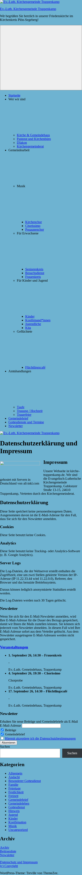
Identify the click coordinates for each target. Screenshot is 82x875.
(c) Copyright (9, 866)
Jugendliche (33, 324)
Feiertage (14, 788)
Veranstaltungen (14, 647)
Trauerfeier (24, 414)
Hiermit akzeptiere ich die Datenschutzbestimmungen (40, 738)
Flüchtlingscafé (35, 367)
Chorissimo (32, 226)
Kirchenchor (33, 222)
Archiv (4, 847)
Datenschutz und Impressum (19, 862)
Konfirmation (17, 822)
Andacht (14, 777)
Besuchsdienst (34, 273)
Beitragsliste (8, 851)
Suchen (5, 746)
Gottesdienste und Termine (26, 422)
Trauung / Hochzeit (29, 411)
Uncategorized (18, 830)
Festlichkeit (16, 792)
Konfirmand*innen (37, 320)
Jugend (13, 814)
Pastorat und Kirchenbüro (34, 139)
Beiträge (10, 730)
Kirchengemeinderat (30, 146)
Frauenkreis (33, 277)
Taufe (20, 407)
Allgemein (15, 773)
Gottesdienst (16, 807)
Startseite (14, 95)
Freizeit (13, 796)
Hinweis (14, 811)
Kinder (29, 316)
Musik (12, 826)
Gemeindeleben (18, 803)
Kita (28, 327)
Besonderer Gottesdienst (24, 781)
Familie (13, 784)
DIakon (22, 142)
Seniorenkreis (34, 269)
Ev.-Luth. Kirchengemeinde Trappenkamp (28, 9)
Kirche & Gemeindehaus (33, 135)
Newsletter (15, 426)
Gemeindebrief (18, 418)
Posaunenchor (34, 229)
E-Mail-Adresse (10, 725)
